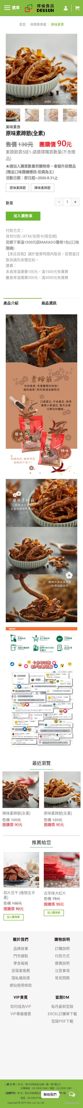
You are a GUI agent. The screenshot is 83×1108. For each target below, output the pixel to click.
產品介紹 (10, 303)
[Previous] (13, 69)
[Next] (70, 69)
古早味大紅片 (55, 893)
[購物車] (77, 8)
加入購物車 (23, 216)
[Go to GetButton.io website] (72, 1103)
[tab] (22, 303)
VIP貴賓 (21, 997)
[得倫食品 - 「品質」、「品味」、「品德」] (39, 8)
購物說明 (62, 939)
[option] (20, 799)
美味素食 (57, 24)
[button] (17, 188)
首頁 (22, 24)
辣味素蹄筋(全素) (16, 813)
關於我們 (21, 939)
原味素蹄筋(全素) (58, 813)
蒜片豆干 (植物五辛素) (19, 895)
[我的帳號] (65, 8)
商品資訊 (49, 303)
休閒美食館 (38, 24)
